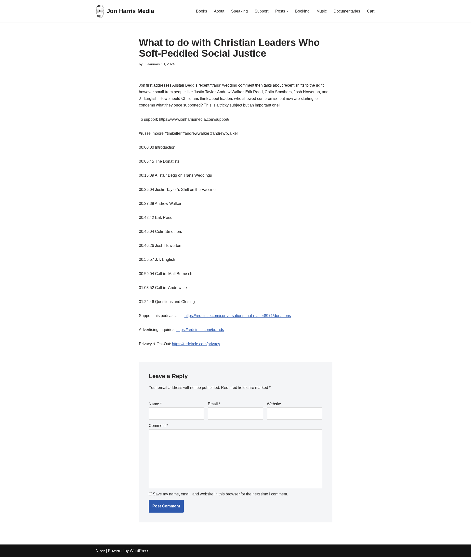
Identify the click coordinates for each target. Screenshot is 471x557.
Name (155, 404)
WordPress (139, 551)
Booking (302, 11)
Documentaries (347, 11)
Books (201, 11)
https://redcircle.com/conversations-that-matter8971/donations (237, 316)
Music (321, 11)
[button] (287, 11)
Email (214, 404)
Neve (100, 551)
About (219, 11)
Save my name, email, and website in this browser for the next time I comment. (220, 494)
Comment (158, 426)
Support (261, 11)
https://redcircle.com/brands (200, 330)
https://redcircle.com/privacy (196, 344)
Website (274, 404)
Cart (370, 11)
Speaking (239, 11)
